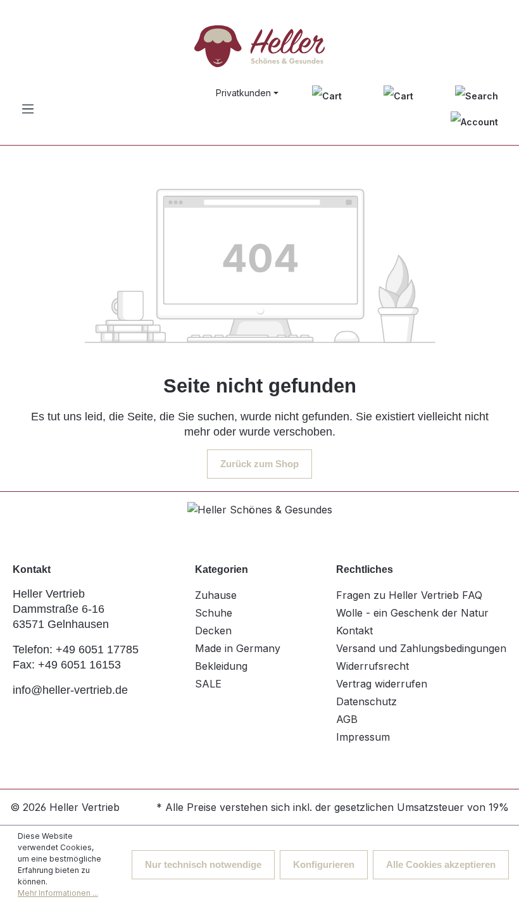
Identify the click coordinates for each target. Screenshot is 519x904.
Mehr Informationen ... (58, 893)
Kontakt (354, 630)
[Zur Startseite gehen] (259, 46)
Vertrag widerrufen (381, 683)
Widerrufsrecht (372, 666)
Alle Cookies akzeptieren (441, 864)
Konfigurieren (323, 864)
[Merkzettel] (327, 95)
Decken (213, 630)
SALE (208, 683)
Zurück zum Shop (259, 463)
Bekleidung (221, 666)
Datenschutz (366, 701)
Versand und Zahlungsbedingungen (421, 648)
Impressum (363, 737)
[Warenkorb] (398, 95)
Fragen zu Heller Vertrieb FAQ (409, 595)
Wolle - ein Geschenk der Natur (412, 612)
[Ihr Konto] (474, 122)
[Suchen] (476, 95)
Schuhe (213, 612)
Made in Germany (237, 648)
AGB (347, 719)
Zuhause (216, 595)
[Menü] (28, 109)
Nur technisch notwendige (203, 864)
